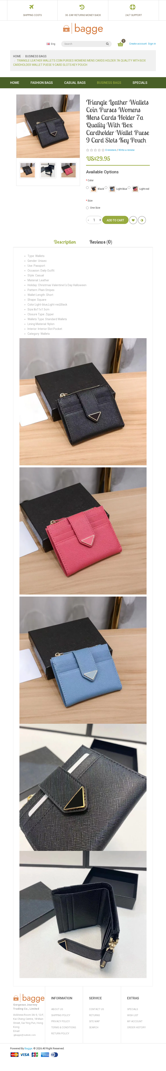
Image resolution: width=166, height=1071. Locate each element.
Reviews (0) (100, 242)
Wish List (132, 1015)
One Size (95, 207)
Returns (94, 1015)
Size (90, 200)
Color (91, 180)
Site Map (94, 1021)
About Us (57, 1009)
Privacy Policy (60, 1021)
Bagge (28, 1048)
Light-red (144, 189)
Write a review (126, 149)
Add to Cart (115, 220)
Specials (132, 1009)
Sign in (152, 43)
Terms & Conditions (63, 1027)
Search (93, 1027)
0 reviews (110, 149)
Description (65, 242)
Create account (138, 43)
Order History (136, 1027)
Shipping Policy (60, 1015)
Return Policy (60, 1033)
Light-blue (121, 189)
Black (100, 189)
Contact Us (96, 1009)
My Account (135, 1021)
